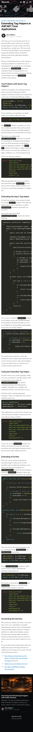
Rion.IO (14, 716)
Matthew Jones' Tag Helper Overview (16, 664)
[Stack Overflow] (27, 2)
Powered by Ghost (16, 718)
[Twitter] (21, 2)
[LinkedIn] (24, 2)
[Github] (30, 2)
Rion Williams (10, 35)
